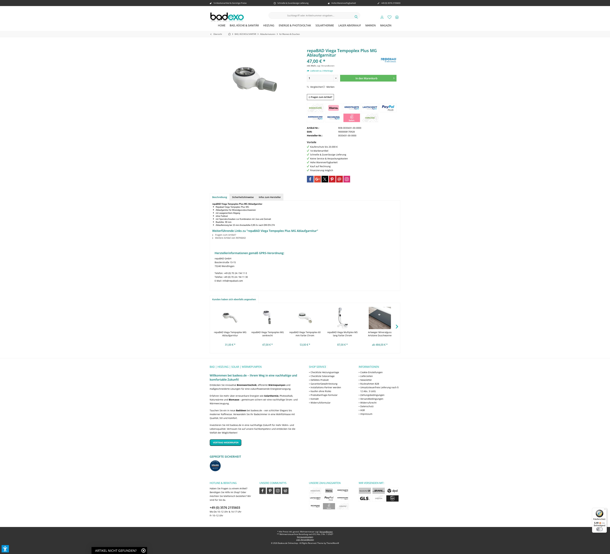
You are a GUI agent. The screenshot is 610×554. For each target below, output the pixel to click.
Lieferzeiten (366, 376)
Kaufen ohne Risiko (321, 391)
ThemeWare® (332, 543)
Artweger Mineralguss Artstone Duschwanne (380, 334)
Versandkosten (326, 531)
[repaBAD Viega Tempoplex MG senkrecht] (267, 318)
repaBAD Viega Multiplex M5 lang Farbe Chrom (342, 334)
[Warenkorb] (397, 17)
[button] (5, 548)
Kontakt (315, 398)
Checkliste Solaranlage (323, 376)
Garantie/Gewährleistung (324, 383)
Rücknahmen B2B (369, 383)
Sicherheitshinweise (243, 197)
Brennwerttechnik (247, 384)
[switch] (599, 529)
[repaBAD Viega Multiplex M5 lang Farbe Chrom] (342, 318)
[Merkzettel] (389, 17)
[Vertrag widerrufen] (255, 442)
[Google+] (317, 179)
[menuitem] (397, 17)
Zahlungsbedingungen (372, 395)
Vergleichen (316, 86)
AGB (362, 410)
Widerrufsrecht (368, 402)
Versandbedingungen (371, 398)
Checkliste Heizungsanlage (325, 372)
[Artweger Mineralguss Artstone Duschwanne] (379, 318)
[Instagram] (346, 179)
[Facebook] (310, 179)
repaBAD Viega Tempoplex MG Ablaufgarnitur (230, 334)
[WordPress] (285, 491)
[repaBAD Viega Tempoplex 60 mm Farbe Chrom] (305, 318)
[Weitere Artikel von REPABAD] (388, 60)
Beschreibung (219, 197)
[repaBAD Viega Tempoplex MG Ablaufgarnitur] (230, 318)
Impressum (366, 413)
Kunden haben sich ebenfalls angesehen (234, 299)
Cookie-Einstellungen (371, 372)
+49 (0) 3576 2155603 (225, 508)
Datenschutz (367, 406)
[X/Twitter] (325, 179)
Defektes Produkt (320, 379)
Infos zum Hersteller (270, 197)
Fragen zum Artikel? (321, 97)
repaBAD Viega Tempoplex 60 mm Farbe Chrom (305, 334)
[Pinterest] (332, 179)
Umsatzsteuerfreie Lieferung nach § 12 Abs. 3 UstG (379, 389)
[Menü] (605, 510)
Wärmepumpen (276, 384)
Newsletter (366, 379)
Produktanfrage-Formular (324, 395)
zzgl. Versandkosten (325, 65)
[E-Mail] (339, 179)
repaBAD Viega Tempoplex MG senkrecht (267, 334)
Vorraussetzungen (305, 537)
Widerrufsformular (321, 402)
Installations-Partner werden (326, 387)
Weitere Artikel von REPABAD (230, 237)
